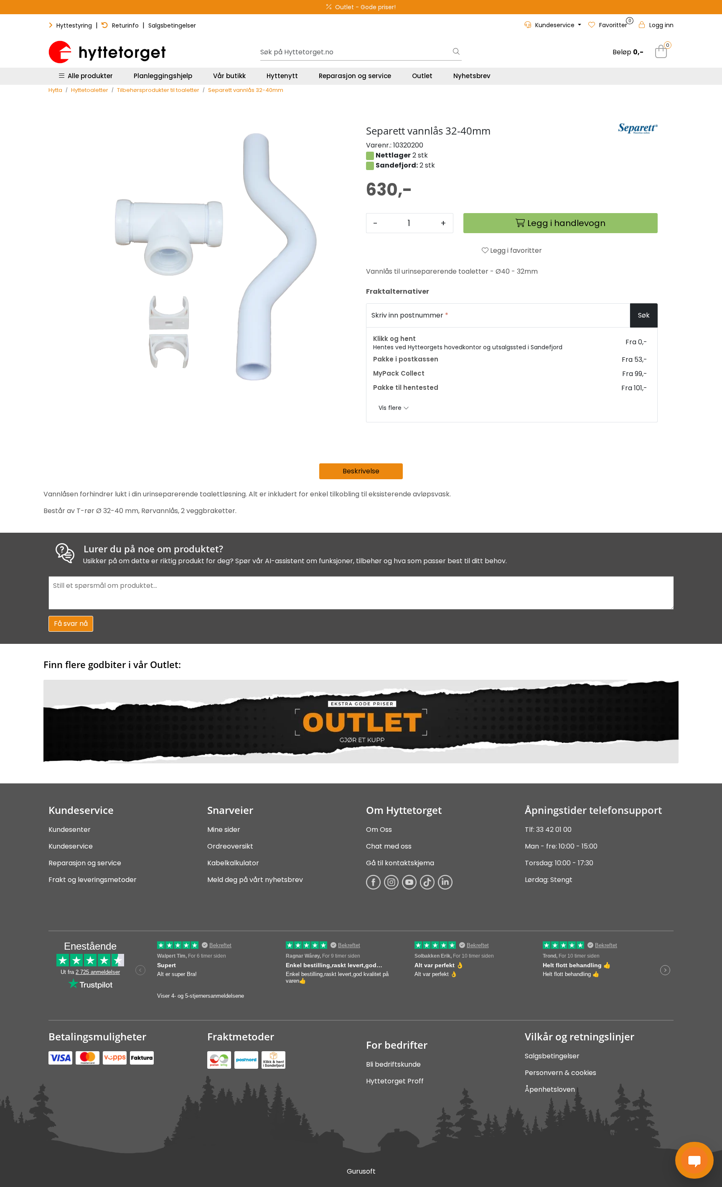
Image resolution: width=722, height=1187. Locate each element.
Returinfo (125, 25)
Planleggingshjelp (163, 75)
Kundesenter (69, 829)
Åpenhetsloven (550, 1089)
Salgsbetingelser (172, 25)
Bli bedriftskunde (393, 1064)
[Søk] (456, 52)
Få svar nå (71, 623)
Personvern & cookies (560, 1073)
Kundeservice (70, 846)
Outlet (422, 75)
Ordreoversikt (230, 846)
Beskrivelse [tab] (361, 471)
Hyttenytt (282, 75)
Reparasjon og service (355, 75)
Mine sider (223, 829)
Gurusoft (361, 1171)
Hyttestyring (74, 25)
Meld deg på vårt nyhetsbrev (255, 880)
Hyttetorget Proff (395, 1081)
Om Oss (379, 829)
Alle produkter (88, 75)
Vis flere (391, 408)
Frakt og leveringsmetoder (92, 880)
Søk (644, 315)
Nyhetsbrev (472, 75)
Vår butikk (229, 75)
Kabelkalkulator (233, 863)
